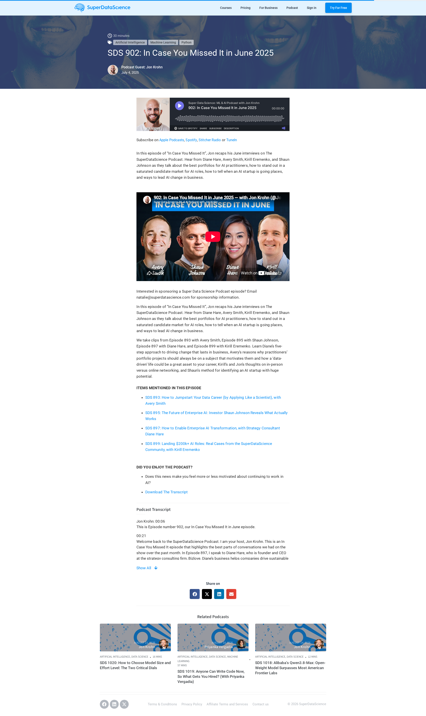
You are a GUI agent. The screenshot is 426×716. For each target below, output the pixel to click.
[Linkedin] (114, 704)
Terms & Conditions (162, 704)
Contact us (260, 704)
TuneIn (231, 140)
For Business (268, 8)
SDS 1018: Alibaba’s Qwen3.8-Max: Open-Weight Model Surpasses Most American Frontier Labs (290, 667)
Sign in (311, 8)
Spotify (191, 140)
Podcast (292, 8)
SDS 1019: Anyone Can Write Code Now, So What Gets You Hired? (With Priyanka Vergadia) (211, 676)
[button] (195, 594)
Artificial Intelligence (130, 42)
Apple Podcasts (171, 140)
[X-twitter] (124, 704)
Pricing (245, 8)
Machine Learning (163, 42)
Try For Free (338, 8)
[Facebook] (104, 704)
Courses (226, 8)
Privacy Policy (191, 704)
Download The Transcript (166, 492)
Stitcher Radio (210, 140)
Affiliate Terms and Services (227, 704)
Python (186, 42)
